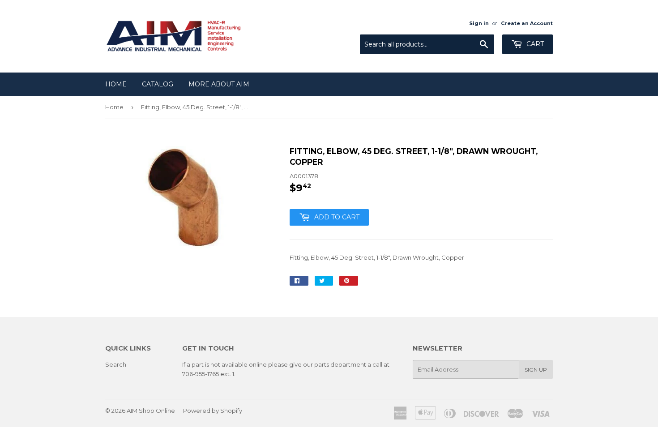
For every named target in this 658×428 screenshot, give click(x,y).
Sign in (479, 23)
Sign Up (536, 369)
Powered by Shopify (212, 410)
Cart (534, 44)
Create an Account (527, 23)
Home (116, 84)
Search (115, 364)
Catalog (157, 84)
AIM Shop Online (151, 410)
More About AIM (218, 84)
